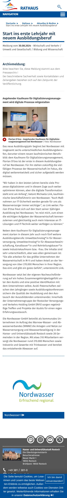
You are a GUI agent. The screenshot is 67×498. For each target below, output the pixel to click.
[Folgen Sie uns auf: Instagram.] (40, 439)
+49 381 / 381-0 (18, 470)
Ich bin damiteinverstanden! (54, 479)
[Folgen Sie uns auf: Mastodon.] (30, 439)
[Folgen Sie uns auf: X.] (59, 439)
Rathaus (26, 23)
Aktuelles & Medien (46, 23)
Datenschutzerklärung (36, 495)
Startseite (11, 23)
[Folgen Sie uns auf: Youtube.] (50, 439)
